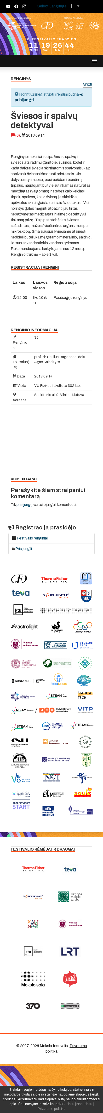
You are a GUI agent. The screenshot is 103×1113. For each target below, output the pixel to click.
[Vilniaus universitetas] (70, 924)
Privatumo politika (51, 1109)
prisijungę (25, 505)
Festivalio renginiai (32, 538)
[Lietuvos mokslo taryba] (70, 896)
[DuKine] (70, 978)
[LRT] (70, 951)
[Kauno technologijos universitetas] (33, 951)
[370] (33, 1006)
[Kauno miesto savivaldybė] (33, 924)
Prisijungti (23, 549)
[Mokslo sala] (33, 978)
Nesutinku (84, 1104)
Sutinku (68, 1104)
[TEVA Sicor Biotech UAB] (70, 869)
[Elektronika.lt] (70, 1006)
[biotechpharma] (33, 896)
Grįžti (87, 84)
